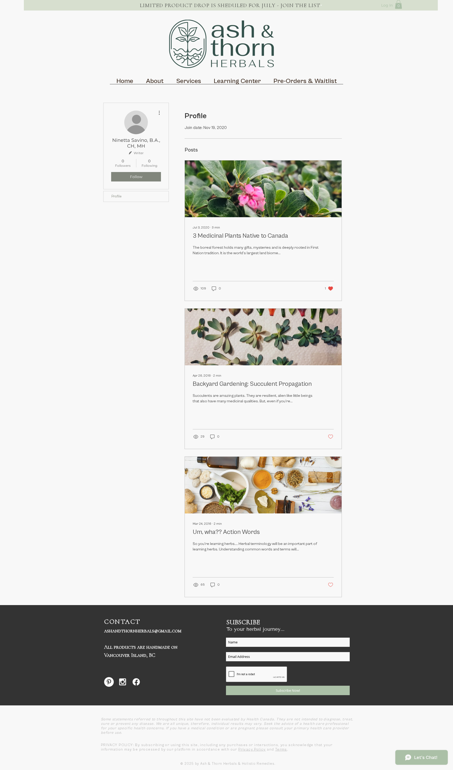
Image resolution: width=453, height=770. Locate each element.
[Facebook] (136, 682)
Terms (281, 749)
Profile (116, 196)
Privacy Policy (252, 749)
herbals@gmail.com (158, 631)
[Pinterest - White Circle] (109, 682)
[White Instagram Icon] (122, 682)
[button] (398, 4)
